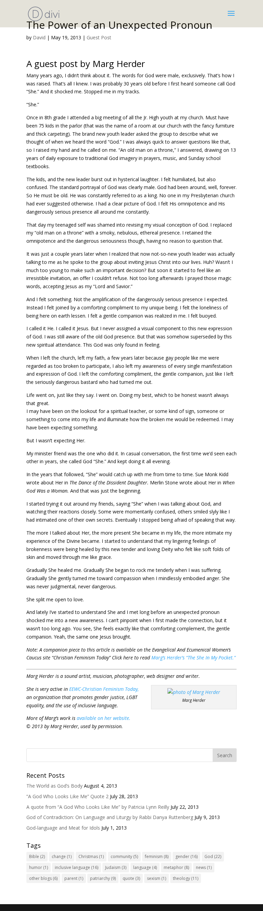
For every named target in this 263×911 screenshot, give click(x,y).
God (212, 856)
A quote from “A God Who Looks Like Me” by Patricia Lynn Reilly (97, 807)
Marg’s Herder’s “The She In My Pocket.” (193, 657)
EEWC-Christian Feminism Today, (104, 689)
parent (73, 878)
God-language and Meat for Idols (63, 828)
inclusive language (76, 867)
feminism (156, 856)
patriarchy (103, 878)
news (204, 867)
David (39, 37)
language (145, 867)
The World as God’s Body (54, 785)
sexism (156, 878)
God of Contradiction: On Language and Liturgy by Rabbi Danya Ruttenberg (109, 817)
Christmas (91, 856)
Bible (37, 856)
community (124, 856)
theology (185, 878)
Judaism (115, 867)
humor (38, 867)
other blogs (43, 878)
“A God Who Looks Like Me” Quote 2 (67, 796)
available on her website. (103, 718)
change (62, 856)
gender (186, 856)
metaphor (176, 867)
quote (131, 878)
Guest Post (99, 37)
